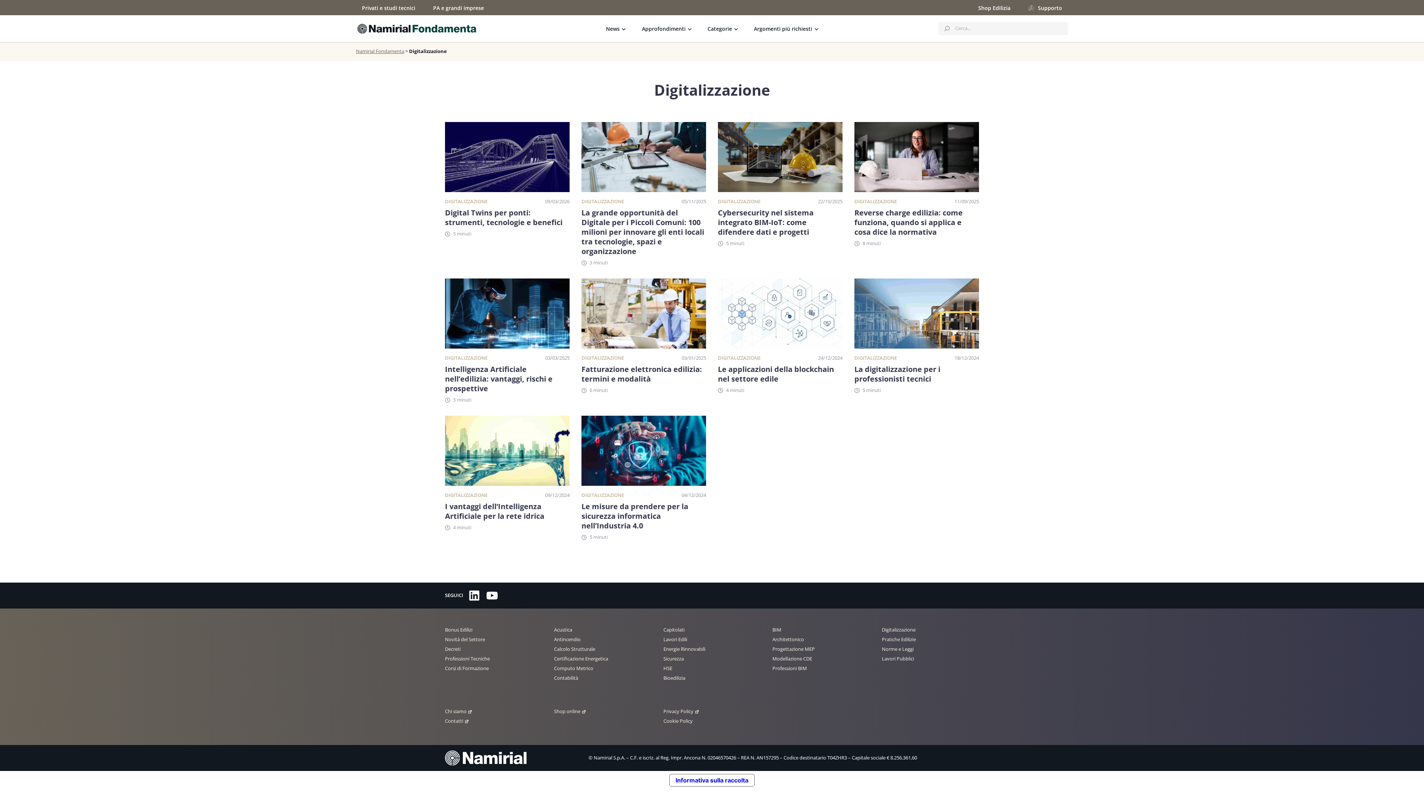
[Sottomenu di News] (623, 28)
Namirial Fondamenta (380, 51)
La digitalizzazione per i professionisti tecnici (897, 374)
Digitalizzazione (466, 201)
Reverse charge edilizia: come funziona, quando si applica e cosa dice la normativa (908, 222)
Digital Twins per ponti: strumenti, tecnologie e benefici (504, 217)
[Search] (947, 28)
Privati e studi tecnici (388, 7)
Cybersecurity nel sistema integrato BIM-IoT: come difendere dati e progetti (766, 222)
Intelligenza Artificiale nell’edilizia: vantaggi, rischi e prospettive (499, 379)
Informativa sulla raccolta (712, 780)
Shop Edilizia (994, 7)
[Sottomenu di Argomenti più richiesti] (816, 28)
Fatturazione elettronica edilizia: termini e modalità (641, 374)
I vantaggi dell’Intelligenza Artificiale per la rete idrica (494, 511)
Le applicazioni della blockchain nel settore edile (776, 374)
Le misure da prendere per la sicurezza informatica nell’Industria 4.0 (634, 516)
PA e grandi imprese (458, 7)
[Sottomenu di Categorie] (736, 28)
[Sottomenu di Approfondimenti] (689, 28)
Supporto (1050, 7)
